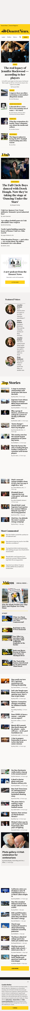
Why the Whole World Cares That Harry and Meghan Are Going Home (14, 606)
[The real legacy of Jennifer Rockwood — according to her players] (15, 51)
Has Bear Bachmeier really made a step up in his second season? (19, 772)
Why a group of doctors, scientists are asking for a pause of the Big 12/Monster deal (19, 414)
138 (3, 542)
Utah (6, 154)
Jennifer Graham (15, 129)
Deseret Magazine (13, 25)
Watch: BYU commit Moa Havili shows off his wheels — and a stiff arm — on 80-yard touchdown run (19, 729)
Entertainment (15, 181)
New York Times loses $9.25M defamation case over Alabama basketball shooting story (19, 792)
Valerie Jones (6, 246)
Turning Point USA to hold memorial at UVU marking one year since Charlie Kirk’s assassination (17, 549)
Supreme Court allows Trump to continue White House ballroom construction (19, 402)
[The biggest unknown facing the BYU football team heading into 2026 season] (4, 136)
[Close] (28, 982)
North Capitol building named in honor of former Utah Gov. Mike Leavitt (13, 231)
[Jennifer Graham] (10, 309)
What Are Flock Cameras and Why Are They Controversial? (20, 619)
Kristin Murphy (7, 860)
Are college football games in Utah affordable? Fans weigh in (14, 221)
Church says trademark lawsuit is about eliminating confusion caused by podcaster (19, 927)
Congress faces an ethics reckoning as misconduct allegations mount (18, 95)
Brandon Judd (16, 421)
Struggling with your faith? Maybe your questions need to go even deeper (18, 958)
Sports (15, 64)
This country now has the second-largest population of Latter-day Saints (19, 437)
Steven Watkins (21, 114)
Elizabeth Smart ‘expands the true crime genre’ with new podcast (19, 495)
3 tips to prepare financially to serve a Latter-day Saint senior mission (19, 741)
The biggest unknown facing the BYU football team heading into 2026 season (18, 140)
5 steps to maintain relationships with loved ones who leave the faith (19, 391)
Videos (8, 583)
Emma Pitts (16, 515)
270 (3, 535)
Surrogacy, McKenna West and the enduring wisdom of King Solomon (20, 330)
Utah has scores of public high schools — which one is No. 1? (19, 948)
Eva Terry (15, 524)
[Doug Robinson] (10, 361)
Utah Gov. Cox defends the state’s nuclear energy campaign (19, 520)
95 (2, 549)
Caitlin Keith (16, 809)
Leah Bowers (16, 921)
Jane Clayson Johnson (16, 112)
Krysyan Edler (15, 87)
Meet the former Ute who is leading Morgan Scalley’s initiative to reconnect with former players (19, 449)
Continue (15, 1008)
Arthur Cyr (15, 819)
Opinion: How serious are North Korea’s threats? (19, 815)
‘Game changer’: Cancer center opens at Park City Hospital (19, 426)
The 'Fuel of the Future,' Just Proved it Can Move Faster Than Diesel (20, 663)
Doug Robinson (20, 358)
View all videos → (22, 583)
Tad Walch (15, 443)
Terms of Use (9, 999)
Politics (9, 37)
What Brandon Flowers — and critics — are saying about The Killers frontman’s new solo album (15, 241)
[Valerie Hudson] (10, 324)
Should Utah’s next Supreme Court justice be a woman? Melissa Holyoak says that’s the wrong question (19, 509)
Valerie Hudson (19, 321)
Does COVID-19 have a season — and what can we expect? (19, 716)
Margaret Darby (16, 205)
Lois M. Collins (16, 720)
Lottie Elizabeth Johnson (19, 500)
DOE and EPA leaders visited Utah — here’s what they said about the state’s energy (19, 916)
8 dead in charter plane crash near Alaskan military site (19, 781)
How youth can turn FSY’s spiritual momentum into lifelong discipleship (18, 682)
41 (2, 566)
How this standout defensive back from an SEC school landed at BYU (19, 905)
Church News (16, 687)
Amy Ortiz (15, 397)
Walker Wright (16, 963)
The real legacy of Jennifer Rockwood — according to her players (15, 73)
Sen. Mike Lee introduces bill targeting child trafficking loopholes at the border (19, 641)
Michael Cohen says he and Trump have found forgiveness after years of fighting (19, 825)
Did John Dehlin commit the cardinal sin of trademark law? (17, 535)
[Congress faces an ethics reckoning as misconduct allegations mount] (4, 92)
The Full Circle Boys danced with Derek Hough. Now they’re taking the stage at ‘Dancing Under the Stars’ (15, 194)
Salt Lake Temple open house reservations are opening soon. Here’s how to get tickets (19, 693)
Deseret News (4, 25)
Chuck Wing (15, 860)
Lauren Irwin (16, 830)
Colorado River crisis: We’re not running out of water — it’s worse (18, 108)
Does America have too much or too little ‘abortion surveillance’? (17, 542)
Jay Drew (13, 145)
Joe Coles (15, 455)
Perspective (13, 118)
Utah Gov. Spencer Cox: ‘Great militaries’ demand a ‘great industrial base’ (15, 212)
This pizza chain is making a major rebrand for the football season (17, 804)
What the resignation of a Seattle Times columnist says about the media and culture (18, 124)
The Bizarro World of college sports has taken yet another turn (19, 939)
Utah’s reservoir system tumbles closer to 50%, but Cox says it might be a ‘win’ (19, 482)
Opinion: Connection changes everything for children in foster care (18, 704)
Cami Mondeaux (15, 99)
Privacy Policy (16, 999)
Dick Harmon (16, 776)
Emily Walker (16, 408)
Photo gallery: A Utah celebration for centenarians (13, 854)
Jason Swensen (7, 216)
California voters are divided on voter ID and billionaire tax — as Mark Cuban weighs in (19, 892)
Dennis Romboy (7, 225)
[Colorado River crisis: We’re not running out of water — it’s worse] (4, 106)
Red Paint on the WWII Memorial (19, 629)
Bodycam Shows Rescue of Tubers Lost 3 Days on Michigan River (19, 653)
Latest (3, 37)
